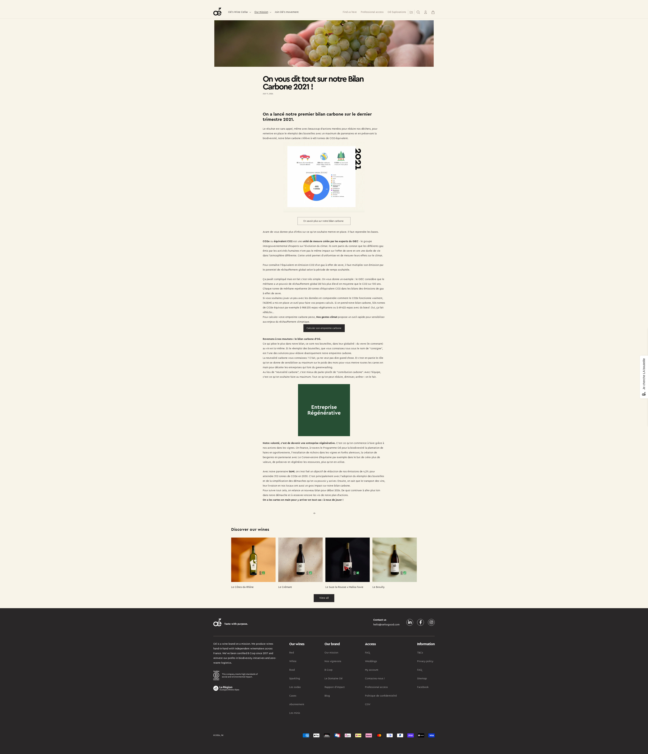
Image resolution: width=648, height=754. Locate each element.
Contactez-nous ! (375, 678)
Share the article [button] (275, 103)
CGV (367, 704)
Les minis (294, 713)
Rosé (292, 670)
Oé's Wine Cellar (238, 12)
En (411, 12)
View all (324, 598)
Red (291, 652)
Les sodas (295, 687)
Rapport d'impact (335, 687)
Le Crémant (285, 587)
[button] (239, 12)
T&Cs (420, 652)
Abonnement (296, 704)
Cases (292, 696)
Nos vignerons (333, 661)
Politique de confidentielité (381, 696)
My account (371, 670)
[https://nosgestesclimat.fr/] (324, 328)
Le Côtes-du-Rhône (242, 587)
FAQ (367, 652)
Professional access (376, 687)
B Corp (328, 670)
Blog (327, 696)
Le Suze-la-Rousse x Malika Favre (344, 587)
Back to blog (326, 513)
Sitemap (422, 678)
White (292, 661)
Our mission (261, 12)
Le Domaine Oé (334, 678)
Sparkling (294, 678)
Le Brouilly (378, 587)
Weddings (371, 661)
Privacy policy (425, 661)
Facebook (423, 687)
